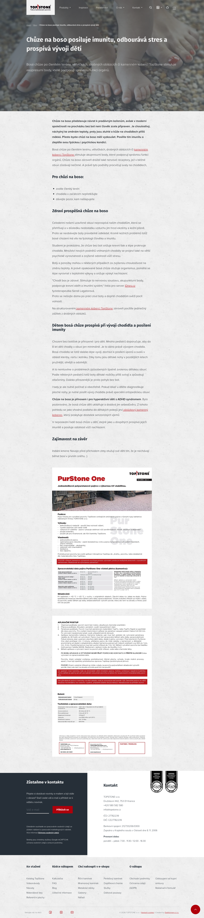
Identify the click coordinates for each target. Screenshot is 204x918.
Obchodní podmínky (140, 878)
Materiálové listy (34, 892)
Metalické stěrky (86, 888)
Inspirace (83, 7)
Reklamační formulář (165, 888)
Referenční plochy (35, 897)
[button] (159, 7)
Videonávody (33, 883)
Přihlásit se (62, 809)
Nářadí (81, 897)
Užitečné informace (62, 892)
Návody (30, 888)
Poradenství (102, 7)
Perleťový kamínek (113, 878)
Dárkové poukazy (112, 892)
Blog (35, 25)
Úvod (28, 25)
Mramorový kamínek (88, 883)
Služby (107, 888)
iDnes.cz (130, 285)
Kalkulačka (57, 878)
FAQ (54, 883)
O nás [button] (119, 7)
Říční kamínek (85, 878)
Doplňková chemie (113, 883)
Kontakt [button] (136, 7)
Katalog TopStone (35, 878)
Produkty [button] (64, 7)
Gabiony (82, 892)
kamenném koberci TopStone (94, 308)
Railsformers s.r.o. (172, 912)
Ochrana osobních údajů (48, 832)
